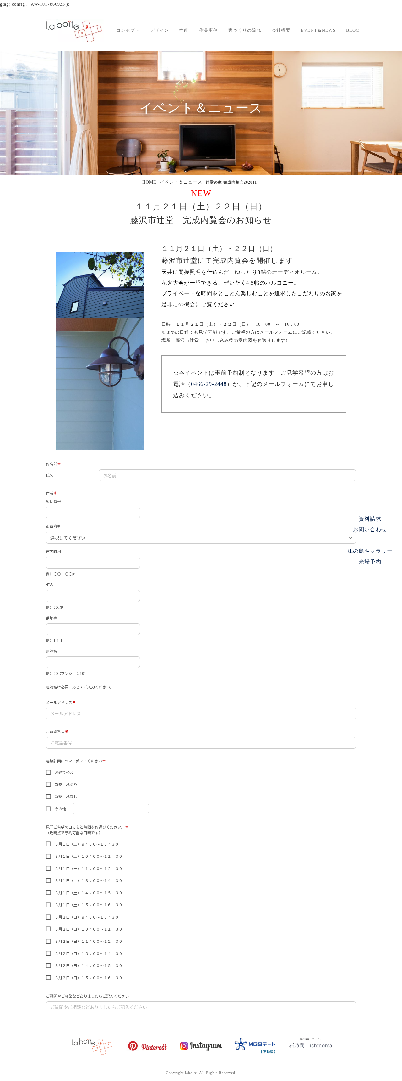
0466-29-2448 (209, 384)
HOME (149, 182)
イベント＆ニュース (181, 182)
